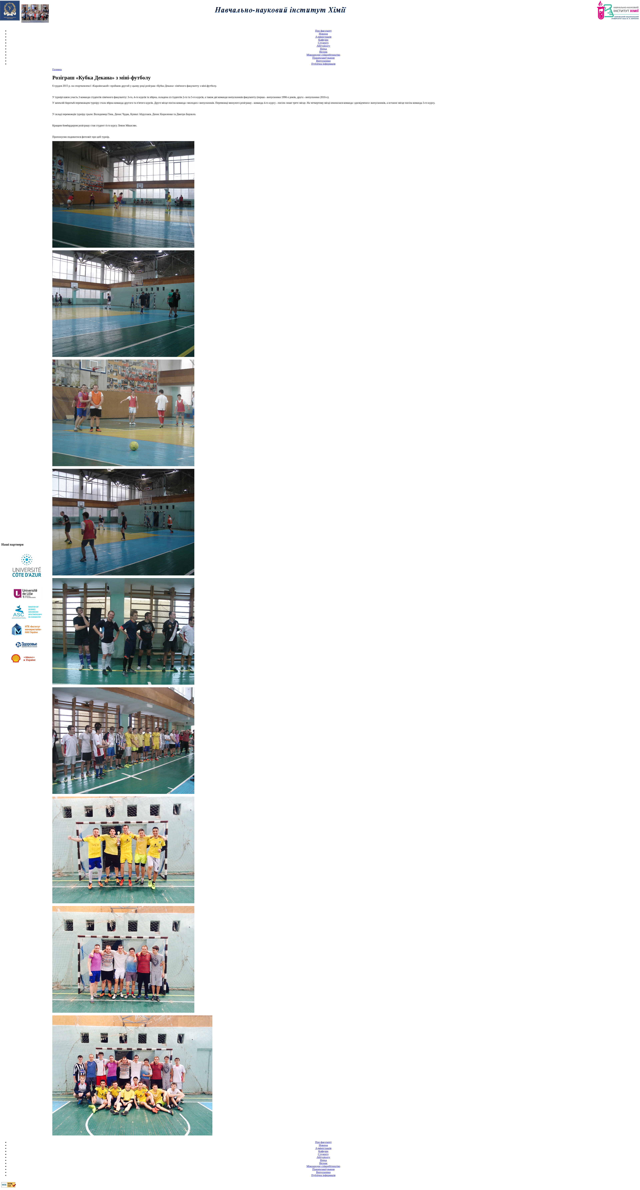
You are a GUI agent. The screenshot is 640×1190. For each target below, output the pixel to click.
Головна (57, 69)
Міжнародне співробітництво (323, 54)
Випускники (323, 60)
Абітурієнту (323, 45)
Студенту (323, 42)
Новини (323, 33)
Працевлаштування (323, 57)
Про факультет (323, 30)
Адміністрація (323, 36)
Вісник (323, 51)
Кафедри (323, 39)
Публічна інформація (323, 63)
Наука (323, 48)
